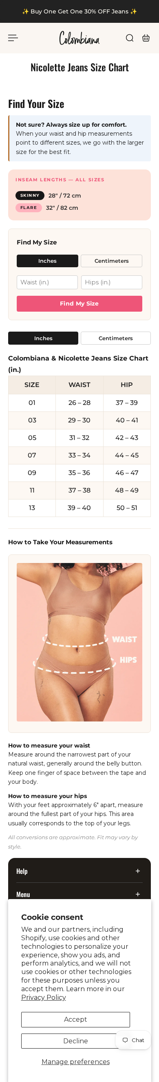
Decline (75, 1041)
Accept (75, 1019)
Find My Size (79, 303)
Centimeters (112, 260)
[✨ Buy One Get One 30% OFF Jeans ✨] (79, 11)
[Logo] (79, 38)
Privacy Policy (43, 997)
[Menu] (13, 38)
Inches (47, 260)
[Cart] (146, 38)
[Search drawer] (129, 38)
